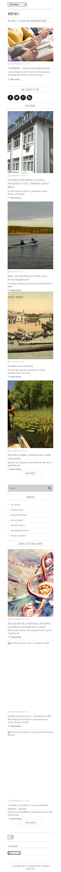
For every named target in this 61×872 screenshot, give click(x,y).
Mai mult (30, 473)
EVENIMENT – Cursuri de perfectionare (29, 68)
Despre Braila (17, 509)
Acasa (11, 20)
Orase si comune (18, 535)
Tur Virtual (15, 504)
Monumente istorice (20, 530)
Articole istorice (18, 525)
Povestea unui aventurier (20, 366)
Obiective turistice (19, 515)
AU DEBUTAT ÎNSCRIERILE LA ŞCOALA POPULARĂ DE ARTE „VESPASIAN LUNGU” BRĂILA (29, 183)
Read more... (16, 197)
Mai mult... (16, 79)
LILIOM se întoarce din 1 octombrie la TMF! (29, 716)
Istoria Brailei (17, 520)
